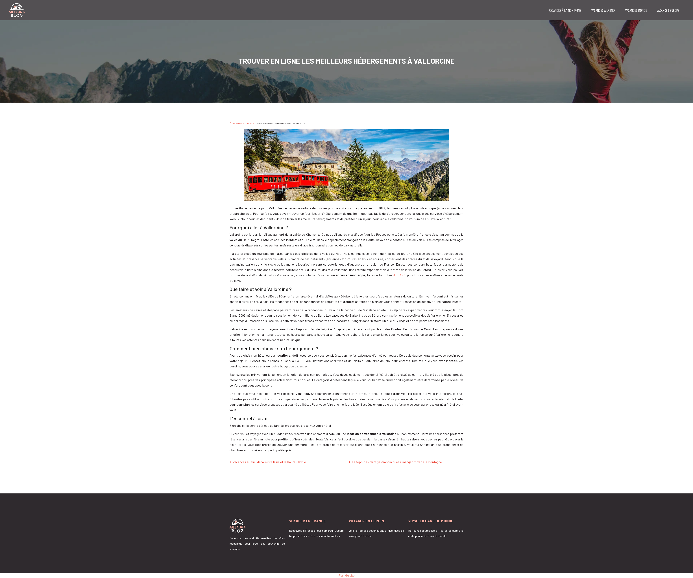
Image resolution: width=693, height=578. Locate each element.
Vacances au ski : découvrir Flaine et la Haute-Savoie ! (270, 462)
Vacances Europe (668, 10)
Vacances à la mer (603, 10)
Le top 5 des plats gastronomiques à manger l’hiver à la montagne (397, 462)
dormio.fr (399, 275)
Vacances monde (636, 10)
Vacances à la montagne (565, 10)
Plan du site (346, 575)
